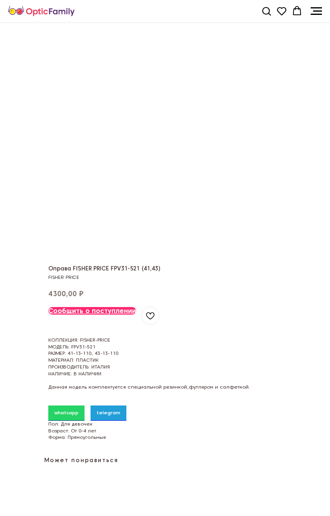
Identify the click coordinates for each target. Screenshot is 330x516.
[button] (266, 11)
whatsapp (66, 413)
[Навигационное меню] (316, 11)
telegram (108, 413)
